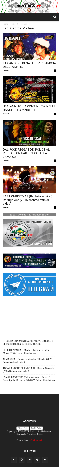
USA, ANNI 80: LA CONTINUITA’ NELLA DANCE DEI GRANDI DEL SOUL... (29, 108)
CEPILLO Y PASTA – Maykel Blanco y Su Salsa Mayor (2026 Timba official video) (26, 351)
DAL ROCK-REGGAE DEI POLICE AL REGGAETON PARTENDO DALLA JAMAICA (26, 153)
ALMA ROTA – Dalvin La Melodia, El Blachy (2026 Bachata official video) (27, 360)
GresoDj (6, 70)
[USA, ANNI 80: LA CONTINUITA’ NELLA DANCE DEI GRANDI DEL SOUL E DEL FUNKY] (29, 89)
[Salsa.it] (29, 6)
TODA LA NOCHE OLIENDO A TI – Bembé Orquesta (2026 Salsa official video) (28, 370)
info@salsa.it (36, 440)
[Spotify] (37, 460)
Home (5, 24)
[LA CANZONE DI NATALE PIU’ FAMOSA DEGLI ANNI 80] (29, 46)
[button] (4, 17)
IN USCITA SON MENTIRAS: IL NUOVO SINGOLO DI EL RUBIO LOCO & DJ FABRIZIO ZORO (28, 342)
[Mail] (29, 460)
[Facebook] (14, 460)
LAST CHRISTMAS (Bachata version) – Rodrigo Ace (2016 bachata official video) (29, 200)
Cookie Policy (36, 428)
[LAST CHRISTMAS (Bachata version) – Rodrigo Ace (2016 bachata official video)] (29, 179)
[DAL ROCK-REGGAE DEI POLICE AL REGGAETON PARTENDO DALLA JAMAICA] (29, 133)
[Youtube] (45, 460)
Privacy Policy (23, 428)
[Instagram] (21, 460)
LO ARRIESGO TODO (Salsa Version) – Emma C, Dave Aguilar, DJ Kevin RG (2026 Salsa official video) (29, 379)
